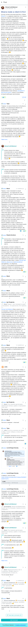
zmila (5, 366)
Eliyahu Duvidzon (11, 235)
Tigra (8, 103)
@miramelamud (18, 262)
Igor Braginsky (10, 302)
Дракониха (10, 262)
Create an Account (20, 625)
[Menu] (25, 7)
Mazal (8, 188)
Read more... (4, 139)
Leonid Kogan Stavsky (12, 447)
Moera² (3, 16)
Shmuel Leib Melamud (11, 7)
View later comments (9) (15, 615)
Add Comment (14, 620)
